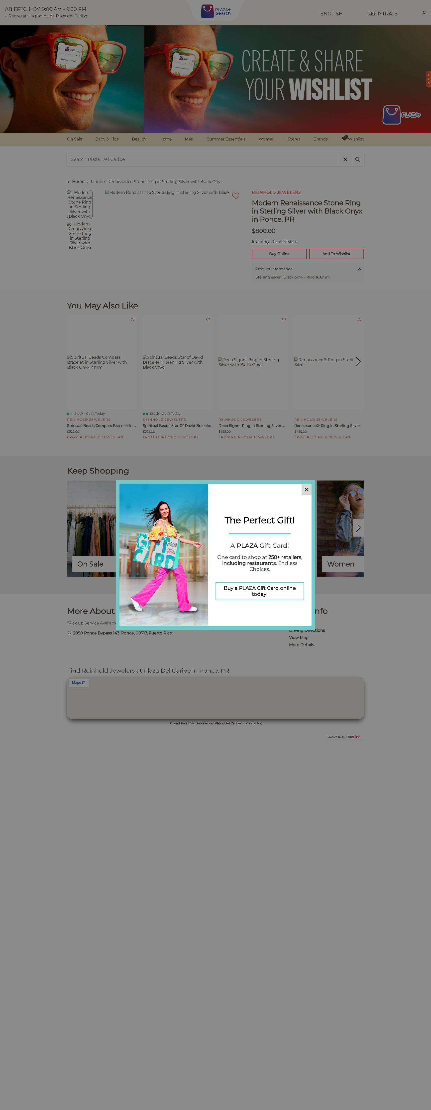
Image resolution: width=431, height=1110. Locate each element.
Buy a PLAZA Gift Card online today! (260, 591)
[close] (307, 489)
